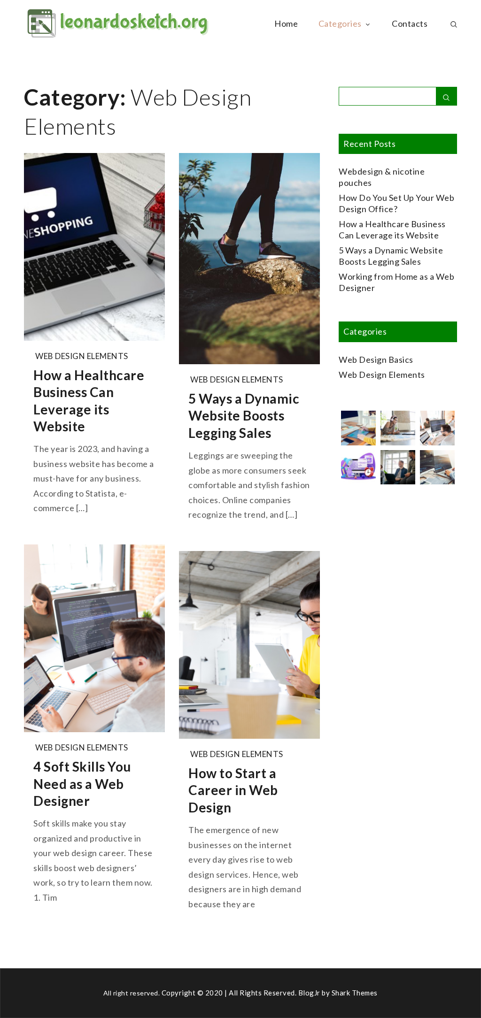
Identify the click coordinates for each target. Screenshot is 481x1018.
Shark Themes (355, 992)
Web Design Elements (81, 356)
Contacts (409, 23)
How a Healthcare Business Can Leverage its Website (88, 400)
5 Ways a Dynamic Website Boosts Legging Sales (243, 415)
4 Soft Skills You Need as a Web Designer (82, 783)
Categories (340, 23)
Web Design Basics (376, 359)
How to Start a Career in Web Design (233, 790)
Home (286, 23)
